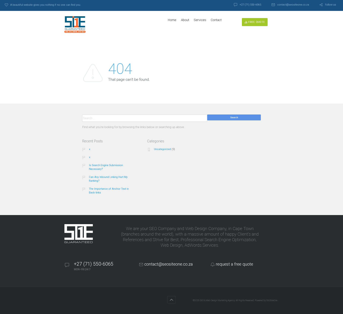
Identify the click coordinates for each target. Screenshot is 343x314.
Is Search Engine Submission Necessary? (106, 167)
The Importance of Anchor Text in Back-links (109, 190)
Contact (216, 20)
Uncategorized (162, 149)
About (185, 20)
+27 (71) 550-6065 (250, 4)
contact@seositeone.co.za (293, 4)
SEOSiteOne (271, 300)
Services (200, 20)
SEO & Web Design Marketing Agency (217, 300)
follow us (330, 4)
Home (172, 20)
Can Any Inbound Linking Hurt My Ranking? (108, 178)
